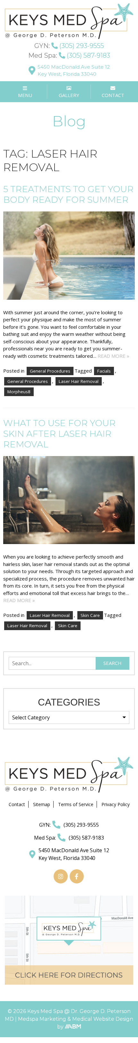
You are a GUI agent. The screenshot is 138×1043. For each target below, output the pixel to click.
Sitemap (41, 804)
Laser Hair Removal (79, 381)
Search (112, 663)
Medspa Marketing (42, 1019)
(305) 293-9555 (69, 46)
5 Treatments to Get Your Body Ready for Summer (68, 194)
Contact (17, 804)
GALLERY (69, 95)
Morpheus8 (18, 392)
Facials (104, 371)
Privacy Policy (115, 804)
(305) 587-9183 (69, 55)
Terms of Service (75, 804)
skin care (67, 626)
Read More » (113, 356)
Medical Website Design (102, 1019)
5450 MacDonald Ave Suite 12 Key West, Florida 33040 (74, 70)
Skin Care (90, 615)
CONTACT (113, 95)
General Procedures (50, 371)
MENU (25, 95)
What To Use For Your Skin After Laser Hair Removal (59, 434)
